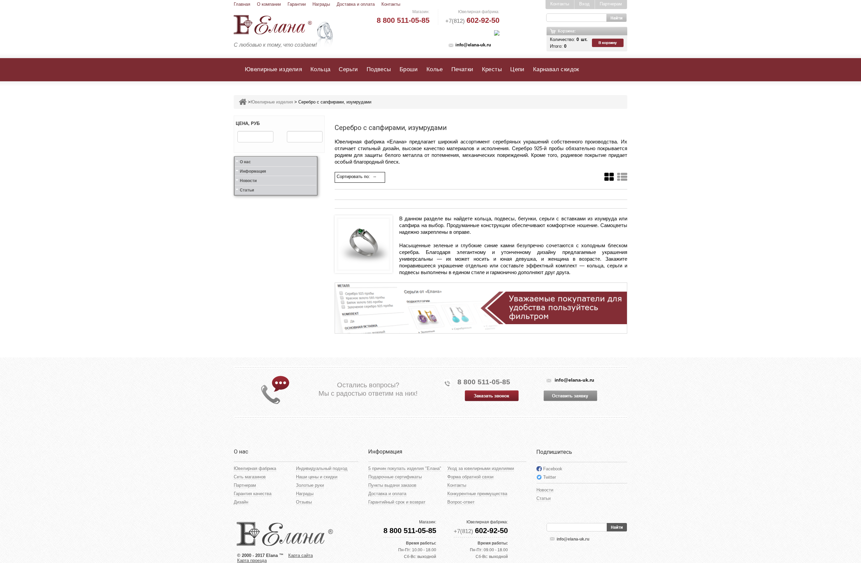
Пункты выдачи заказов (392, 485)
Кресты (492, 69)
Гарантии (297, 4)
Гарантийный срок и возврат (396, 502)
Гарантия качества (252, 493)
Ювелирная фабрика (255, 468)
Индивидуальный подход (321, 468)
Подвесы (379, 69)
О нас (245, 162)
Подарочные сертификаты (395, 476)
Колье (434, 69)
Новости (248, 180)
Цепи (517, 69)
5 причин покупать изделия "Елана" (404, 468)
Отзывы (304, 502)
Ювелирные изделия (273, 69)
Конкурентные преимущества (477, 493)
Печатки (462, 69)
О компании (269, 4)
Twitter (549, 477)
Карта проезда (252, 560)
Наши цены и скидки (316, 476)
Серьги (348, 69)
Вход (584, 3)
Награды (321, 4)
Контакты (390, 4)
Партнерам (611, 3)
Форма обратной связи (470, 476)
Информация (253, 171)
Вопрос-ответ (461, 502)
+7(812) (472, 21)
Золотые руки (310, 485)
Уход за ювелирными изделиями (480, 468)
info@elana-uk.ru (473, 44)
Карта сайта (300, 555)
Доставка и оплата (356, 4)
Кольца (320, 69)
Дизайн (241, 502)
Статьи (247, 190)
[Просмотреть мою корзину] (608, 43)
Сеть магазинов (250, 476)
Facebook (552, 468)
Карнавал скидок (556, 69)
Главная (242, 4)
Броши (409, 69)
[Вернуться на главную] (243, 101)
